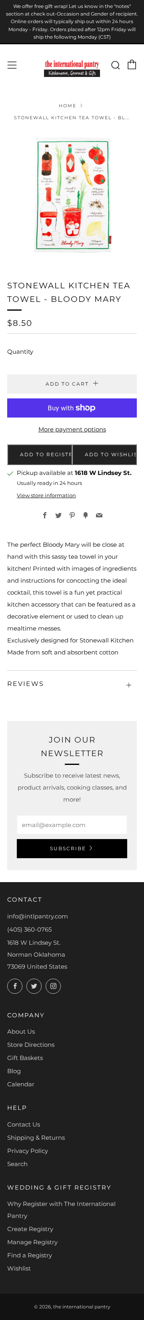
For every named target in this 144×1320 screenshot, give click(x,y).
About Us (21, 1031)
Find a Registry (29, 1255)
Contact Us (23, 1124)
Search (17, 1164)
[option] (72, 195)
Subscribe (68, 848)
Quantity (20, 351)
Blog (14, 1071)
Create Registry (30, 1229)
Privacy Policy (27, 1151)
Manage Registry (32, 1242)
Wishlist (19, 1268)
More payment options (72, 429)
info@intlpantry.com (37, 916)
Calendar (20, 1084)
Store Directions (30, 1044)
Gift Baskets (25, 1058)
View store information (46, 495)
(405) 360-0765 (29, 929)
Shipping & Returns (36, 1137)
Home (67, 105)
